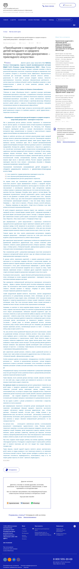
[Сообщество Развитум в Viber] (18, 559)
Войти (20, 517)
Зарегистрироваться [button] (29, 517)
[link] (12, 503)
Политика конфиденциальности (29, 565)
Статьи (44, 19)
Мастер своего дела (15, 31)
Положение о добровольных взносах (12, 567)
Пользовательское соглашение (11, 565)
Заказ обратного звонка (59, 563)
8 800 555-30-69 (62, 559)
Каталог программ (34, 19)
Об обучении (22, 19)
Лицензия (26, 567)
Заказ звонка (49, 6)
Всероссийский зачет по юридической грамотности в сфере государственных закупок (43, 534)
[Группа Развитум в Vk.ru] (5, 559)
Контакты (24, 539)
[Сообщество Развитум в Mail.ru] (14, 559)
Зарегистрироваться (69, 142)
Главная (5, 19)
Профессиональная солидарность (61, 534)
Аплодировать (12, 470)
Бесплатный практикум (64, 19)
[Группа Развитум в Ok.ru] (9, 559)
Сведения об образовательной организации (60, 530)
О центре (13, 19)
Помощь (51, 19)
